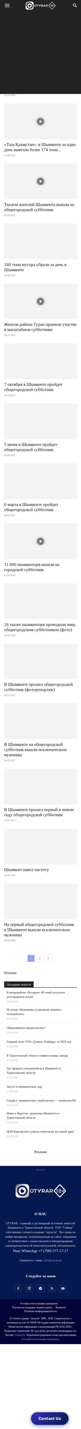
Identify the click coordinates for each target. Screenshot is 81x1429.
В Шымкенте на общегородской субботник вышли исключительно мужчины (35, 749)
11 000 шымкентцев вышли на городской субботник (31, 567)
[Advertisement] (40, 53)
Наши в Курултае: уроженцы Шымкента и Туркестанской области (33, 1115)
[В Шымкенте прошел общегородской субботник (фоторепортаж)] (40, 661)
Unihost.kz (19, 1335)
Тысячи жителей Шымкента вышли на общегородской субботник (39, 207)
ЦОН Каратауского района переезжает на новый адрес (40, 1131)
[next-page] (48, 958)
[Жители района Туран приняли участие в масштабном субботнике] (40, 301)
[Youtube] (63, 1289)
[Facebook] (18, 1289)
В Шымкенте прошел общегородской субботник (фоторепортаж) (38, 687)
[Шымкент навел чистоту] (40, 846)
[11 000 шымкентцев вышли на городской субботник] (40, 541)
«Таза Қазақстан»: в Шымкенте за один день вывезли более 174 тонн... (40, 147)
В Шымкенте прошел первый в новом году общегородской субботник (39, 812)
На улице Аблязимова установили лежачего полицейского (34, 1012)
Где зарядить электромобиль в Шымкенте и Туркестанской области (34, 1070)
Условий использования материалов (40, 1339)
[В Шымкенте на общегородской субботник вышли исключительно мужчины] (40, 721)
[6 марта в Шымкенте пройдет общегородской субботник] (40, 481)
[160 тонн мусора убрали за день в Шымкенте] (40, 241)
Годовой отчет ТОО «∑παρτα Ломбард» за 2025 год (39, 1041)
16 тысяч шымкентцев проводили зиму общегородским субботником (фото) (40, 627)
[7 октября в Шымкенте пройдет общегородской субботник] (40, 361)
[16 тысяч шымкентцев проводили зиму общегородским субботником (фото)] (40, 601)
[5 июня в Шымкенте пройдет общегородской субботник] (40, 421)
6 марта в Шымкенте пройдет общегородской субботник (31, 507)
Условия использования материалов (39, 1303)
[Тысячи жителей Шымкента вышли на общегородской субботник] (40, 181)
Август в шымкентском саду (24, 1086)
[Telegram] (40, 1289)
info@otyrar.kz (53, 1260)
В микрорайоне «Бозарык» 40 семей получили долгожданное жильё (36, 994)
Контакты (61, 1307)
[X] (52, 1289)
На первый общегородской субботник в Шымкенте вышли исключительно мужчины (39, 929)
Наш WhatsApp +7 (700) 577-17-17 (40, 1251)
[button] (7, 5)
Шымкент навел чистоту (26, 869)
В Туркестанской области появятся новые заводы (37, 1055)
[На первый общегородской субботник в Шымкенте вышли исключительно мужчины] (40, 901)
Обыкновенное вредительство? (26, 1027)
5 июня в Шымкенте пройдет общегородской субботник (31, 447)
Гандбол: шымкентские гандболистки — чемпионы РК (41, 1100)
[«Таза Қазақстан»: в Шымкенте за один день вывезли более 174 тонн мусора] (40, 121)
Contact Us (49, 1418)
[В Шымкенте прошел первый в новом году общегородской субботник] (40, 786)
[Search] (75, 5)
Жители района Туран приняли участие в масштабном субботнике (40, 327)
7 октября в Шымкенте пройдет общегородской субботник (33, 387)
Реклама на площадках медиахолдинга (32, 1307)
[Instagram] (29, 1288)
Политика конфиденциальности (40, 1311)
